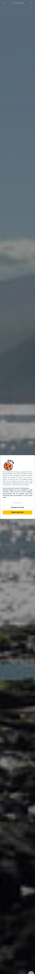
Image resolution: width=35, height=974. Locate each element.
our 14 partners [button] (21, 472)
